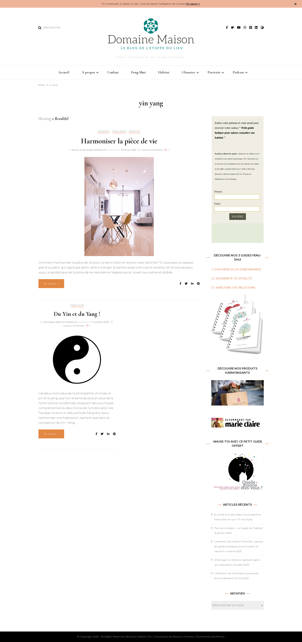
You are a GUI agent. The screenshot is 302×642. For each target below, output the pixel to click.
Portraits (214, 72)
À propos (88, 72)
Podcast (238, 72)
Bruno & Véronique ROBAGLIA (89, 149)
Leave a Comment (152, 149)
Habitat (163, 72)
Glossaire (188, 72)
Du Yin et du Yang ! (77, 314)
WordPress (217, 636)
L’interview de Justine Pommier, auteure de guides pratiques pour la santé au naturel (238, 546)
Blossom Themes (183, 636)
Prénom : (218, 191)
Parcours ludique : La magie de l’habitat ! (238, 528)
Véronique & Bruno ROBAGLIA (60, 322)
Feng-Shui (138, 72)
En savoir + (193, 3)
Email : (218, 203)
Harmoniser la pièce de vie (119, 141)
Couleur (113, 72)
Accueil (63, 72)
